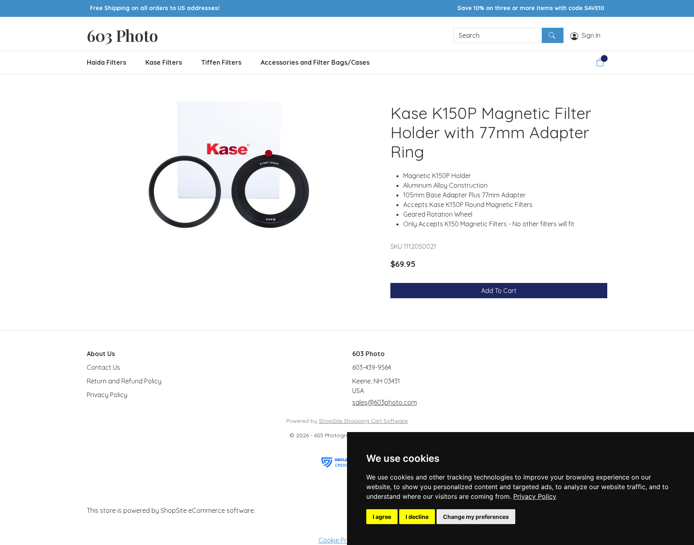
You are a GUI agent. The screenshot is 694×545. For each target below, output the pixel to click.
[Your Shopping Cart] (600, 62)
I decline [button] (417, 516)
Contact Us (103, 367)
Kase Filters (163, 62)
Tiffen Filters (221, 62)
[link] (534, 496)
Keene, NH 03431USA (376, 386)
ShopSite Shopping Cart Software (363, 420)
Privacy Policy (534, 496)
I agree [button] (382, 516)
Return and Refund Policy (124, 381)
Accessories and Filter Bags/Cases (315, 62)
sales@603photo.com (384, 402)
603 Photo (122, 35)
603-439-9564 (371, 367)
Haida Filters (106, 62)
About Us (101, 354)
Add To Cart (498, 291)
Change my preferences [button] (476, 516)
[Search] (552, 35)
